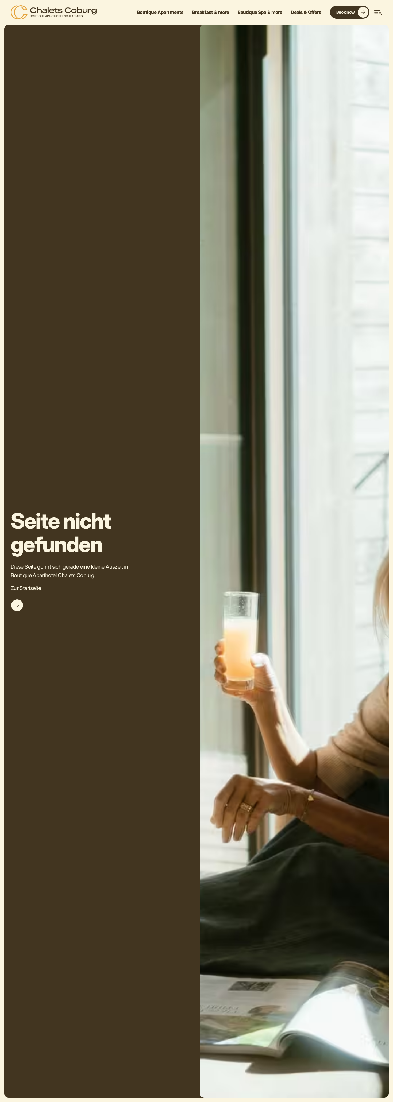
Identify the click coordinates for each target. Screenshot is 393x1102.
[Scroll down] (17, 605)
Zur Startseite (26, 588)
